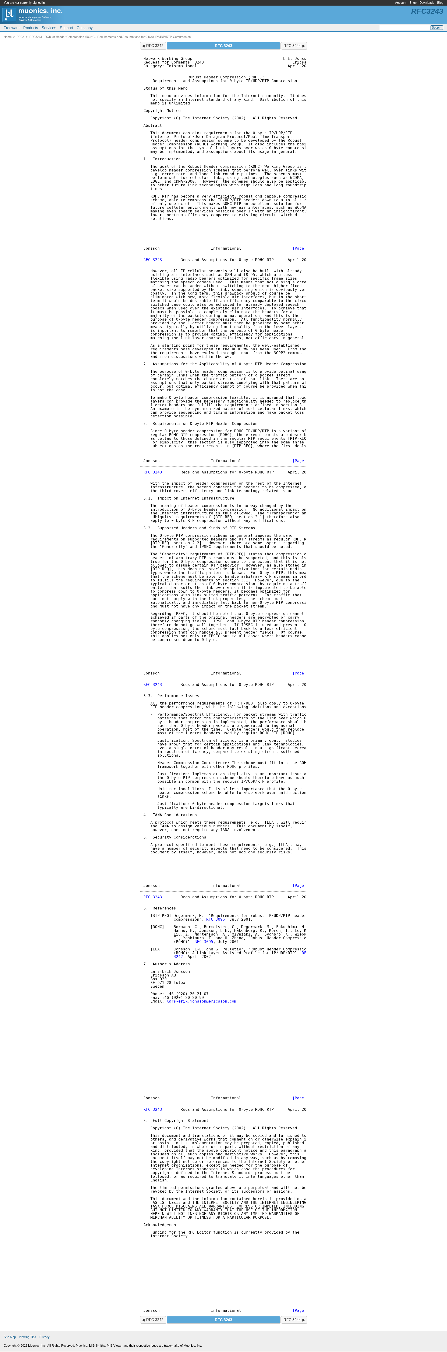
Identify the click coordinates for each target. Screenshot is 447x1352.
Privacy (44, 1337)
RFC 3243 (152, 260)
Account (400, 2)
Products (30, 28)
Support (66, 28)
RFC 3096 (215, 919)
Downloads (427, 2)
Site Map (10, 1337)
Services (49, 28)
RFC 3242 (154, 46)
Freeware (12, 28)
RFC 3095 (204, 941)
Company (85, 28)
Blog (440, 2)
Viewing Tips (27, 1337)
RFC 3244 (292, 46)
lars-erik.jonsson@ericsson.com (202, 1001)
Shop (413, 2)
